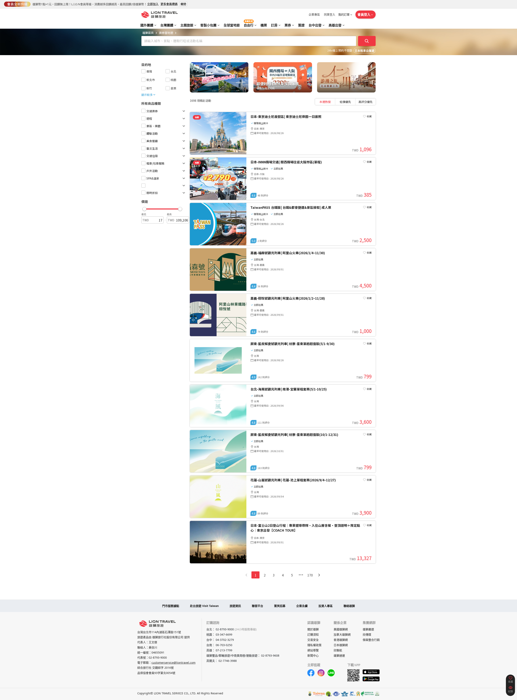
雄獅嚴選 (368, 629)
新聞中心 (313, 655)
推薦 (197, 117)
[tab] (325, 102)
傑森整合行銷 (371, 640)
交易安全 (313, 640)
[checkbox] (143, 71)
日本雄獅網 (341, 645)
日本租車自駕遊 (364, 50)
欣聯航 (338, 650)
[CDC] (358, 693)
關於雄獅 (313, 629)
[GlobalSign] (310, 693)
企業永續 (302, 606)
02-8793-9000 (158, 657)
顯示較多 (147, 95)
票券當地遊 (166, 33)
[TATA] (336, 693)
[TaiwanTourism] (319, 693)
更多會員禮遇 (169, 4)
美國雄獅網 (341, 629)
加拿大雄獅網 (342, 634)
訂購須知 (313, 634)
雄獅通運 (339, 655)
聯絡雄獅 (349, 606)
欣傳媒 (367, 634)
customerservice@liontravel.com (173, 662)
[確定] (367, 41)
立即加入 (153, 4)
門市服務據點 (170, 606)
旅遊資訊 (235, 606)
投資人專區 (325, 606)
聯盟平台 (257, 606)
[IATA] (344, 693)
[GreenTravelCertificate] (377, 693)
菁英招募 (279, 606)
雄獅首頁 (148, 33)
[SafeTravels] (329, 693)
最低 (143, 214)
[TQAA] (352, 693)
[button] (162, 208)
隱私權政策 (314, 645)
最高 (169, 214)
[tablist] (345, 102)
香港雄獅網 (341, 640)
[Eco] (367, 693)
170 (310, 575)
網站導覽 (313, 650)
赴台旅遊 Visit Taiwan (204, 606)
